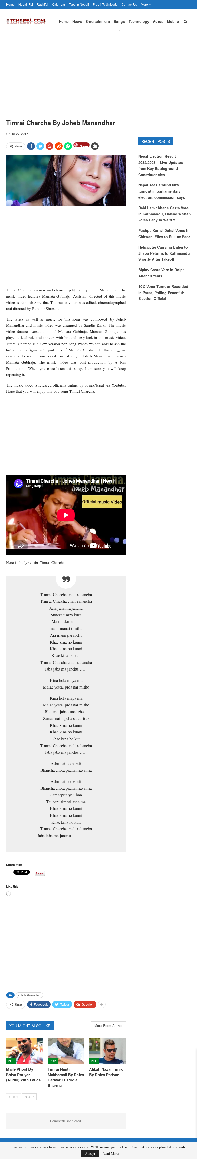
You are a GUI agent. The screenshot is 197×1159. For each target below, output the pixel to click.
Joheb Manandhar (29, 995)
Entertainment (97, 21)
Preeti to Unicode (105, 4)
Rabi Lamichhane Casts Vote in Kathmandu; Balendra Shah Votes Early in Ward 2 (164, 214)
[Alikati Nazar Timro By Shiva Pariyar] (107, 1051)
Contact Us (129, 4)
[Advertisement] (98, 72)
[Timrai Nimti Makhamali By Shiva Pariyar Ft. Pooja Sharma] (66, 1051)
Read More (111, 1153)
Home (10, 4)
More (145, 4)
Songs (119, 21)
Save (84, 145)
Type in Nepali (79, 4)
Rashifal (42, 4)
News (77, 21)
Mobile (173, 21)
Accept (90, 1153)
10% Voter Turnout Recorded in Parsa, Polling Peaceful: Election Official (163, 292)
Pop (11, 1061)
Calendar (58, 4)
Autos (158, 21)
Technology (139, 21)
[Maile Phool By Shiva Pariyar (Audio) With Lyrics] (24, 1051)
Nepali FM (25, 4)
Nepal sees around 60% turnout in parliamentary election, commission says (161, 191)
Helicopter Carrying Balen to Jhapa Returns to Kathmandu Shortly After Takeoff (164, 253)
